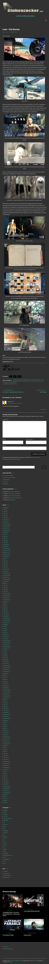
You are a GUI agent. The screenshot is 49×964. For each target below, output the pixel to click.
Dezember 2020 (7, 640)
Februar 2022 (6, 614)
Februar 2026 (6, 519)
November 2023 (7, 575)
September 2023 (7, 579)
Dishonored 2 (27, 935)
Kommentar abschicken (39, 454)
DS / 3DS (5, 816)
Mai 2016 (5, 751)
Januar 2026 (6, 522)
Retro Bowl (41, 391)
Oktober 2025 (6, 528)
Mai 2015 (5, 775)
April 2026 (6, 515)
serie (37, 380)
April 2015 (6, 777)
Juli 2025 (5, 534)
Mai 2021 (5, 630)
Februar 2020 (6, 661)
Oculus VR (6, 832)
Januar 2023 (6, 591)
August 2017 (6, 720)
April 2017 (6, 728)
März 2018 (6, 708)
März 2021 (6, 634)
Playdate (5, 836)
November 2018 (7, 691)
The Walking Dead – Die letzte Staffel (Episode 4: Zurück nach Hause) (11, 914)
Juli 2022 (5, 603)
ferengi (4, 32)
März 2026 (6, 517)
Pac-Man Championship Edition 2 (13, 391)
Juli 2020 (5, 651)
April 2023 (6, 587)
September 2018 (7, 696)
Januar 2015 (6, 784)
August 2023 (6, 581)
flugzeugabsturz (25, 380)
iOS (4, 822)
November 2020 (7, 642)
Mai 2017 (5, 726)
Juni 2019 (5, 677)
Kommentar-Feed (7, 875)
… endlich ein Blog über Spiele (25, 16)
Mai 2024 (5, 562)
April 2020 (6, 657)
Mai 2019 (5, 679)
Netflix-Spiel (6, 830)
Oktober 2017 (6, 716)
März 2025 (6, 542)
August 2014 (6, 794)
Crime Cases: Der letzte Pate (9, 477)
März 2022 (6, 612)
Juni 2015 (5, 773)
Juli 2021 (5, 626)
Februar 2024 (6, 569)
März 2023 (6, 589)
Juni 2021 (5, 628)
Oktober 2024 (6, 552)
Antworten (43, 409)
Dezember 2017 (7, 714)
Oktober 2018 (6, 693)
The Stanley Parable (8, 935)
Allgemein (6, 810)
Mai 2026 (5, 513)
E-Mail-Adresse (29, 439)
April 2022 (6, 610)
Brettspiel (5, 814)
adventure (16, 380)
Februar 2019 (6, 685)
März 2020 (6, 659)
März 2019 (6, 683)
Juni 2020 (5, 653)
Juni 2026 (5, 511)
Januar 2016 (6, 759)
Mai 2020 (5, 655)
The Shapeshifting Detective (32, 911)
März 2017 (6, 730)
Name (4, 439)
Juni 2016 (5, 749)
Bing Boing (6, 483)
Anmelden (6, 871)
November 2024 (7, 550)
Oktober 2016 (6, 741)
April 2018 (6, 706)
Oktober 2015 (6, 765)
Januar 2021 (6, 638)
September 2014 (7, 792)
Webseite (5, 367)
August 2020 (6, 648)
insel (32, 380)
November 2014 (7, 788)
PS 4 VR (5, 843)
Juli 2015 (5, 771)
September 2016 (7, 743)
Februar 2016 (6, 757)
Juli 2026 (5, 509)
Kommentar (6, 419)
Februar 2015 (6, 782)
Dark (35, 71)
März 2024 (6, 567)
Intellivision (6, 820)
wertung (13, 383)
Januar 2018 (6, 712)
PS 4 (4, 841)
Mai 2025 (5, 538)
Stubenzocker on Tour (8, 855)
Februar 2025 (6, 544)
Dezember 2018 (7, 689)
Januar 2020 (6, 663)
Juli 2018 (5, 700)
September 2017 (7, 718)
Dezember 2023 (7, 573)
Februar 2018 (6, 710)
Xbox (19, 376)
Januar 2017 (6, 734)
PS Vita (5, 845)
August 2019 (6, 673)
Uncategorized (7, 859)
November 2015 (7, 763)
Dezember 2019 (7, 665)
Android (5, 812)
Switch (5, 857)
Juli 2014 (5, 796)
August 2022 (6, 601)
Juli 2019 (5, 675)
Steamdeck (6, 853)
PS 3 (15, 376)
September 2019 (7, 671)
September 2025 (7, 530)
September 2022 (7, 599)
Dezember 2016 (7, 736)
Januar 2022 (6, 616)
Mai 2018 (5, 704)
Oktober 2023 (6, 577)
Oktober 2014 (6, 790)
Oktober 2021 (6, 622)
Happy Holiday (6, 479)
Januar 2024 (6, 571)
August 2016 (6, 745)
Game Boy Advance (8, 818)
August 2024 (6, 556)
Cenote (35, 960)
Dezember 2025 (7, 524)
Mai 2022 (5, 608)
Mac (4, 828)
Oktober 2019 (6, 669)
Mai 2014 (5, 800)
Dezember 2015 (7, 761)
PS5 (4, 847)
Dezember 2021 (7, 618)
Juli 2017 (5, 722)
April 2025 (6, 540)
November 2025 (7, 526)
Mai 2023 (5, 585)
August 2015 (6, 769)
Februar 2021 (6, 636)
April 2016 (6, 753)
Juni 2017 (5, 724)
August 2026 (6, 507)
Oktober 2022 (6, 597)
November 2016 (7, 739)
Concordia (6, 481)
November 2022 (7, 595)
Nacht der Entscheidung (8, 475)
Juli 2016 (5, 747)
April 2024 (6, 565)
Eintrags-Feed (6, 873)
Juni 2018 (5, 702)
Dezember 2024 (7, 548)
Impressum (6, 946)
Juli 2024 (5, 558)
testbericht (6, 383)
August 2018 (6, 698)
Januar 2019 (6, 687)
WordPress (10, 961)
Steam (5, 851)
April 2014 (6, 802)
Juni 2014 (5, 798)
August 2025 (6, 532)
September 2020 (7, 646)
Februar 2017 (6, 732)
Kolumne (5, 824)
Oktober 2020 (6, 644)
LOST (16, 63)
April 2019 (6, 681)
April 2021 (6, 632)
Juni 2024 (5, 560)
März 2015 (6, 780)
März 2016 (6, 755)
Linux (5, 826)
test (41, 380)
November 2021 (7, 620)
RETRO (5, 849)
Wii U (5, 861)
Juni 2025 (5, 536)
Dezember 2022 (7, 593)
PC (10, 376)
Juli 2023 (5, 583)
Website (4, 445)
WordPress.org (7, 877)
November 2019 (7, 667)
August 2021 (6, 624)
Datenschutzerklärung (8, 948)
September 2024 (7, 554)
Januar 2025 (6, 546)
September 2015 (7, 767)
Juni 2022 (5, 605)
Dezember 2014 (7, 786)
